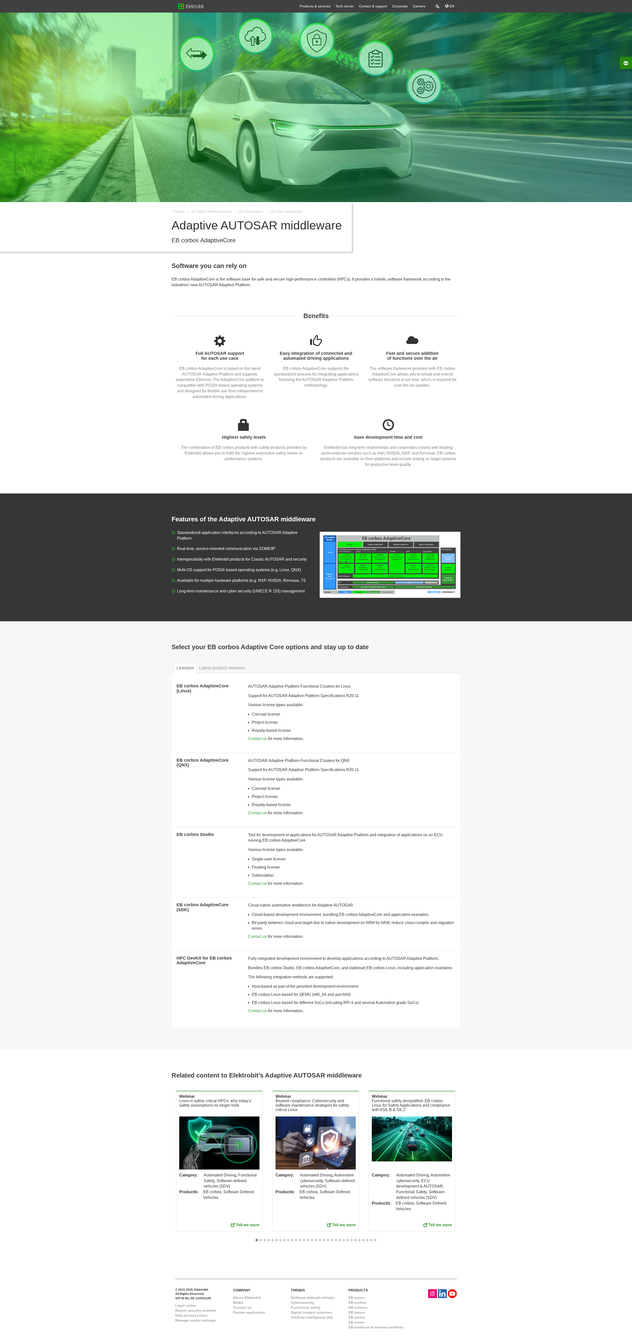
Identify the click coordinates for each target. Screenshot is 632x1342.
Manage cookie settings (195, 1320)
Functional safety (305, 1307)
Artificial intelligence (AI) (312, 1317)
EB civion (357, 1298)
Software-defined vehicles (313, 1298)
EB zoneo (357, 1322)
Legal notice (185, 1305)
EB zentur (357, 1317)
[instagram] (432, 1293)
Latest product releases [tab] (222, 667)
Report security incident (195, 1310)
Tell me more (247, 1225)
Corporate (400, 6)
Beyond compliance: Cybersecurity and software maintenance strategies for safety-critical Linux (313, 1105)
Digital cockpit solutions (311, 1312)
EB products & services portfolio (376, 1327)
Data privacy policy (191, 1315)
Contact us (257, 739)
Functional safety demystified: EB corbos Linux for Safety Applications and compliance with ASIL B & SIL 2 (411, 1105)
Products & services (315, 6)
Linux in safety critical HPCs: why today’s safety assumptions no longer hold (215, 1103)
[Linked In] (442, 1293)
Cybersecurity (302, 1302)
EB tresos (357, 1312)
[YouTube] (452, 1293)
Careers (419, 6)
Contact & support (373, 6)
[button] (257, 1240)
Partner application (249, 1312)
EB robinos (358, 1307)
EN (451, 6)
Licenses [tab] (185, 667)
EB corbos (357, 1302)
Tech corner (345, 6)
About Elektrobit (247, 1298)
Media (238, 1302)
